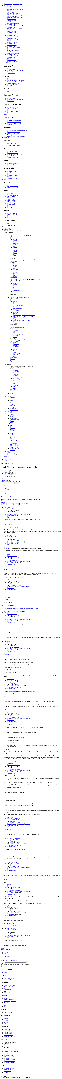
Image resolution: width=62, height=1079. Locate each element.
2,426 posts (17, 911)
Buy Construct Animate (15, 187)
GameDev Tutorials (8, 1032)
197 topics (12, 585)
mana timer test (7, 832)
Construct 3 (21, 235)
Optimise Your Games (25, 320)
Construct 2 (16, 340)
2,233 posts (18, 585)
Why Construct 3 (8, 998)
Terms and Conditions (9, 1068)
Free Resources (17, 122)
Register (6, 228)
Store (5, 179)
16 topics (12, 769)
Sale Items (12, 225)
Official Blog (16, 163)
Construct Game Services (24, 279)
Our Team (6, 1019)
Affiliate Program (8, 1012)
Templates (13, 203)
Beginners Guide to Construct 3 (27, 315)
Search (5, 460)
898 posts (17, 890)
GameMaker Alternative (9, 985)
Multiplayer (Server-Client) (7, 496)
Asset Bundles (14, 223)
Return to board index (12, 960)
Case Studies (7, 992)
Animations (15, 195)
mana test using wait (8, 851)
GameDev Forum (8, 1031)
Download (15, 107)
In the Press (6, 1022)
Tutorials (12, 101)
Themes (13, 204)
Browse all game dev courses (17, 91)
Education (6, 114)
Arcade (8, 424)
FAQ (11, 124)
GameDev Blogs (8, 1033)
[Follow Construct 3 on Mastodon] (12, 178)
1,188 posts (17, 769)
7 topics (11, 540)
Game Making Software (9, 978)
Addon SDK (15, 73)
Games (12, 199)
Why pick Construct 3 (16, 120)
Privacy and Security (17, 123)
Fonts (11, 197)
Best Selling (14, 214)
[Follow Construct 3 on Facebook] (12, 176)
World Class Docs (15, 132)
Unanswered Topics (8, 458)
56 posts (16, 684)
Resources (6, 62)
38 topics (12, 890)
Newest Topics (16, 145)
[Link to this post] (10, 515)
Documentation (7, 989)
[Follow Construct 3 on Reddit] (12, 171)
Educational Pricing (15, 133)
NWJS (14, 108)
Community (6, 137)
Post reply (3, 478)
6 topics (11, 684)
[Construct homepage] (13, 4)
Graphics (13, 200)
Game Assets (7, 1029)
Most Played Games (18, 154)
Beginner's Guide (14, 79)
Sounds (16, 202)
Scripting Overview (16, 71)
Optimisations (17, 84)
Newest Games (14, 153)
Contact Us (9, 451)
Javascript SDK (14, 111)
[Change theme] (14, 454)
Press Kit (6, 1021)
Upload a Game (15, 157)
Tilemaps (12, 206)
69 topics (12, 911)
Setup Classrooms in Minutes (20, 130)
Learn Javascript (7, 1002)
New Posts (13, 165)
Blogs (8, 441)
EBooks (13, 196)
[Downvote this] (23, 514)
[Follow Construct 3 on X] (11, 174)
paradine (3, 502)
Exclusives (12, 217)
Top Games (14, 151)
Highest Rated (14, 216)
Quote (14, 517)
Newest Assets (15, 213)
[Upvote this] (11, 514)
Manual (13, 69)
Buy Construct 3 (14, 186)
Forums (9, 411)
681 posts (18, 513)
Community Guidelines (9, 1036)
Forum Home (14, 143)
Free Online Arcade (8, 1035)
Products (6, 5)
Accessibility (7, 1072)
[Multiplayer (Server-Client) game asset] (1, 495)
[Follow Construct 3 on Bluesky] (12, 175)
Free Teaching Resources (10, 1001)
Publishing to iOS (15, 83)
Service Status (7, 1073)
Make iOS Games (24, 319)
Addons (13, 193)
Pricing (5, 988)
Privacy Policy (7, 1069)
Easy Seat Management (9, 999)
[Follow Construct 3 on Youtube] (12, 172)
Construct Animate (21, 260)
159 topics (12, 513)
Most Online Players (16, 155)
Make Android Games (25, 317)
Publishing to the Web (18, 80)
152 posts (16, 540)
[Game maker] (13, 230)
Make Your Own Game (9, 987)
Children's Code (7, 1071)
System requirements (18, 70)
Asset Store (9, 396)
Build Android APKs (17, 81)
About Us (6, 1018)
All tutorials (13, 86)
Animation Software (8, 979)
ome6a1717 (8, 548)
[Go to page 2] (8, 490)
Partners (5, 1003)
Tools (11, 207)
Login (9, 228)
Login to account (15, 452)
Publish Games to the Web (26, 316)
